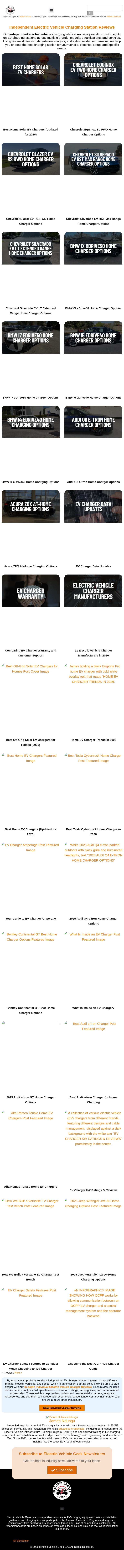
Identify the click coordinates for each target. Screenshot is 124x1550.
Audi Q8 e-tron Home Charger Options (93, 482)
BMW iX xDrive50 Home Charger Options (93, 308)
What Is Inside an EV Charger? (93, 1008)
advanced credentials (71, 1428)
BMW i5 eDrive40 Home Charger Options (93, 397)
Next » (18, 1372)
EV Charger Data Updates (93, 566)
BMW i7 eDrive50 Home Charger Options (31, 397)
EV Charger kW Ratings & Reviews (93, 1190)
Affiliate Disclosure (114, 17)
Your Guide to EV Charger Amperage (30, 918)
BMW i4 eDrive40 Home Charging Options (30, 482)
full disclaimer (21, 1540)
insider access (25, 17)
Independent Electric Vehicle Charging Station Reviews (62, 27)
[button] (51, 10)
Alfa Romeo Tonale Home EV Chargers (30, 1186)
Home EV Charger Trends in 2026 (93, 739)
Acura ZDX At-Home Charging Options (30, 566)
